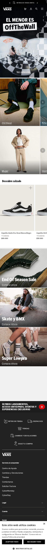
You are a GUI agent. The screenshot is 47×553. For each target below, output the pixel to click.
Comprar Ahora (9, 324)
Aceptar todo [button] (12, 542)
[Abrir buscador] (36, 8)
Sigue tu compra (25, 444)
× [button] (44, 524)
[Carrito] (25, 9)
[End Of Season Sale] (23, 268)
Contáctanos (7, 482)
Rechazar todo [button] (34, 542)
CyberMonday (8, 491)
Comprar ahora (9, 285)
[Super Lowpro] (23, 346)
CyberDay (6, 495)
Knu (44, 123)
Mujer (5, 171)
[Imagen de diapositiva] (23, 39)
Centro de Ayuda (9, 468)
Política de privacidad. (16, 537)
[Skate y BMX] (23, 307)
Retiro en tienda (15, 421)
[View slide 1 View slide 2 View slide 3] (23, 39)
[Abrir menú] (42, 9)
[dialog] (23, 537)
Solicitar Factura (9, 486)
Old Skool (7, 123)
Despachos (38, 421)
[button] (23, 548)
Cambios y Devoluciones (26, 436)
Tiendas (25, 429)
